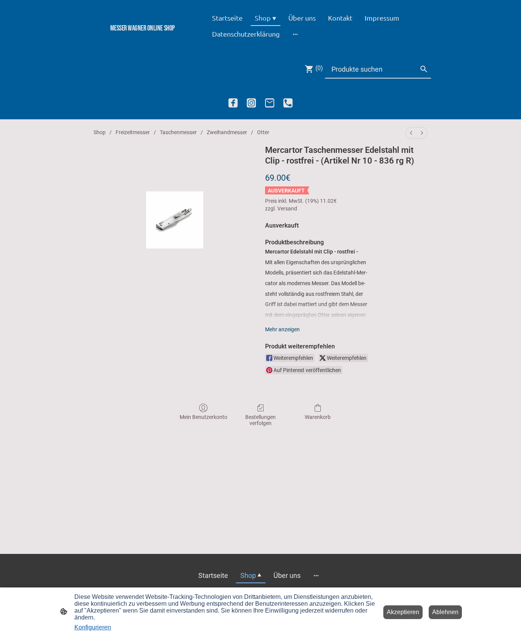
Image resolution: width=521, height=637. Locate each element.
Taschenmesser (178, 132)
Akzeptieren (403, 612)
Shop (99, 132)
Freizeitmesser (133, 132)
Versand (287, 208)
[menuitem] (411, 132)
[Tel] (288, 103)
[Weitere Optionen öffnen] (295, 34)
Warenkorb (318, 417)
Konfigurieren (92, 627)
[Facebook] (233, 103)
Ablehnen (445, 612)
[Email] (269, 103)
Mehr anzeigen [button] (282, 329)
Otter (263, 132)
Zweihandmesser (227, 132)
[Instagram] (251, 103)
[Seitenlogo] (142, 41)
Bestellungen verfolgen (260, 420)
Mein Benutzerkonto (203, 417)
